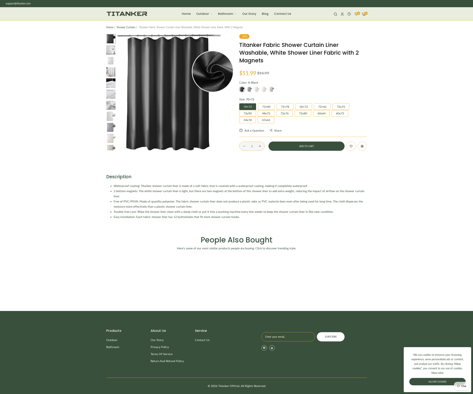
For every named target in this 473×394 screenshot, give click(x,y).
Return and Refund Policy (167, 361)
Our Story (157, 340)
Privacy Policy (160, 347)
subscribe (331, 336)
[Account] (342, 13)
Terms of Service (162, 354)
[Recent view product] (349, 14)
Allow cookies (437, 381)
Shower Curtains (126, 27)
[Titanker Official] (127, 13)
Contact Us (202, 340)
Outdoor (112, 340)
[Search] (335, 13)
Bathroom (112, 347)
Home (109, 27)
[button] (351, 146)
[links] (264, 348)
